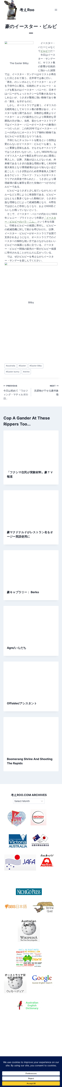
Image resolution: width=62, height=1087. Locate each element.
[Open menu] (56, 10)
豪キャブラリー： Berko (23, 592)
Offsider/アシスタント (22, 703)
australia (10, 366)
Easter (22, 366)
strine (26, 372)
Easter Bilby (36, 366)
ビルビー (45, 51)
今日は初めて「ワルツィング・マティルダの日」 (15, 392)
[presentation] (31, 448)
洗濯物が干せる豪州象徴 (46, 390)
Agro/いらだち (16, 648)
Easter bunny (12, 372)
